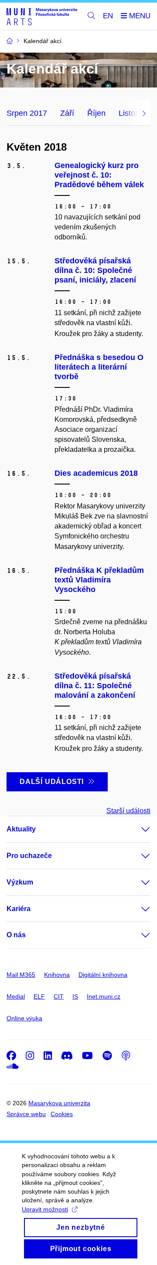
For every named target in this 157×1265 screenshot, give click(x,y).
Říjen (96, 113)
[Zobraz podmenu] (137, 829)
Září (67, 113)
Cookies (62, 1113)
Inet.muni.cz (103, 996)
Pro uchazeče (29, 855)
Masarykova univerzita (59, 1103)
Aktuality (21, 829)
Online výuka (24, 1018)
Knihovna (57, 974)
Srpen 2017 (27, 113)
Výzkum (20, 882)
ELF (39, 996)
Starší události (128, 810)
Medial (16, 996)
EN (108, 16)
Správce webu (26, 1113)
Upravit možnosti (45, 1209)
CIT (59, 996)
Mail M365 (21, 974)
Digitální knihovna (102, 974)
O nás (16, 935)
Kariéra (19, 908)
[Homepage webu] (42, 16)
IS (75, 996)
